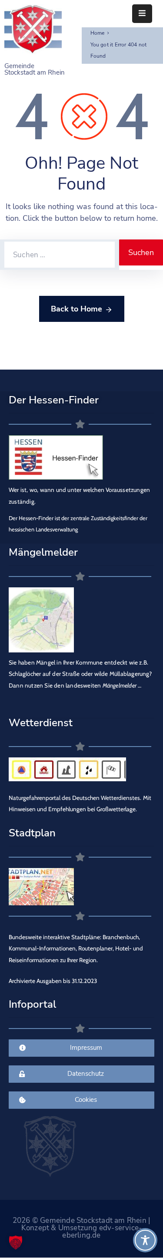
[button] (15, 1242)
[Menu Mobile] (142, 13)
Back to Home (76, 309)
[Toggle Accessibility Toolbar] (145, 1240)
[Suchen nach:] (59, 254)
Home (97, 32)
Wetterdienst (41, 723)
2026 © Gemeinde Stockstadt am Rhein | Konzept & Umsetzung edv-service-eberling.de (81, 1227)
